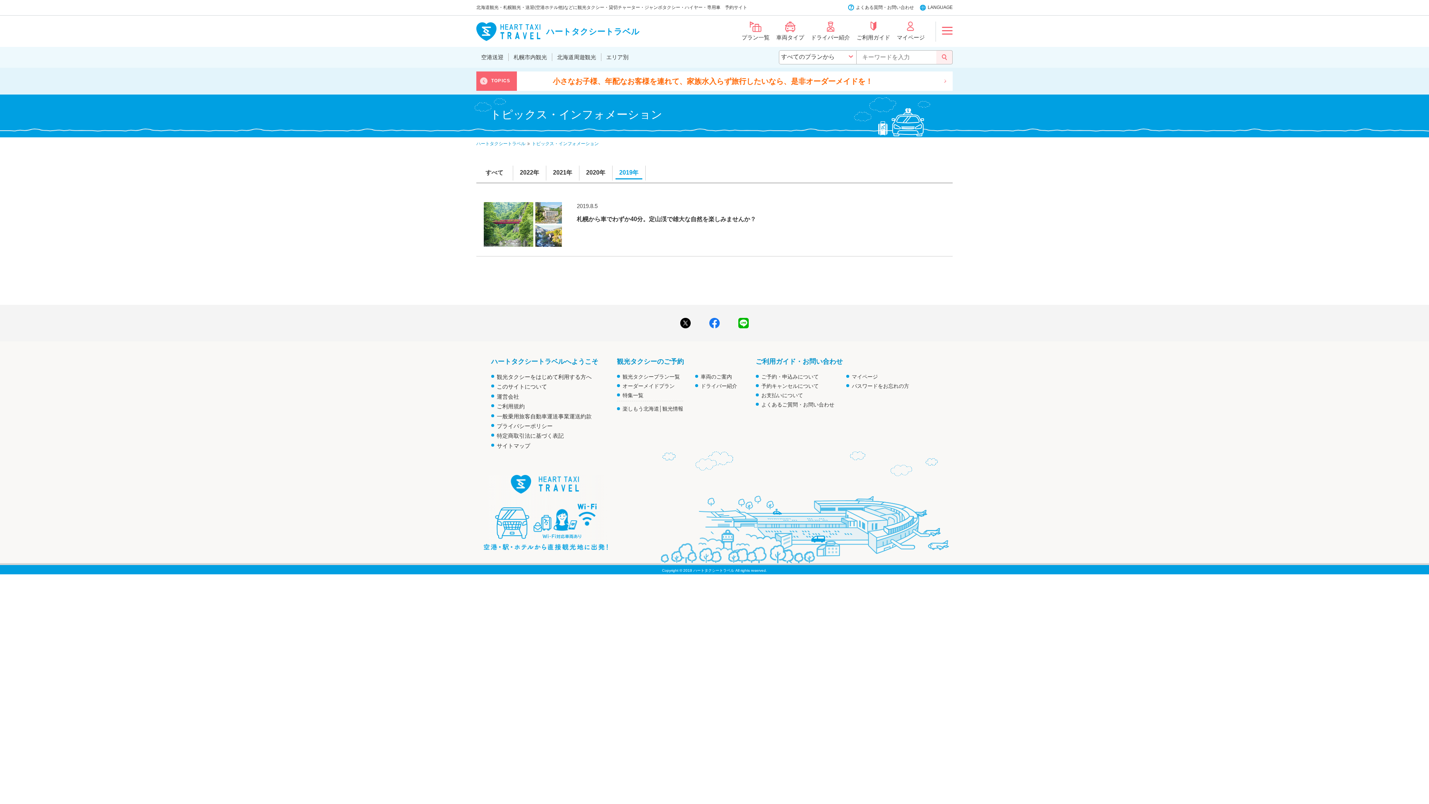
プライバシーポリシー (525, 426)
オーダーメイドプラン (649, 386)
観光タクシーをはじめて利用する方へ (544, 377)
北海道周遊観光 (576, 57)
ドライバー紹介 (719, 386)
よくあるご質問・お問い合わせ (797, 405)
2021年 (562, 172)
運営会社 (508, 396)
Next (945, 81)
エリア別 (617, 57)
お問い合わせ (900, 7)
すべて (494, 172)
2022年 (529, 172)
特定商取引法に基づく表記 (530, 436)
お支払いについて (782, 395)
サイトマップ (513, 446)
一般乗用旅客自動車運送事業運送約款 (544, 416)
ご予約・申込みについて (790, 377)
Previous (483, 81)
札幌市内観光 (530, 57)
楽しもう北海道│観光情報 (653, 409)
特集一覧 (633, 395)
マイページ (865, 377)
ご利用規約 (511, 406)
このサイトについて (522, 386)
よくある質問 (869, 7)
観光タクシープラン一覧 (651, 377)
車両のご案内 (716, 377)
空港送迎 (492, 57)
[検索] (944, 57)
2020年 (595, 172)
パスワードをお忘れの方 (880, 386)
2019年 (629, 172)
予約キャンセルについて (790, 386)
